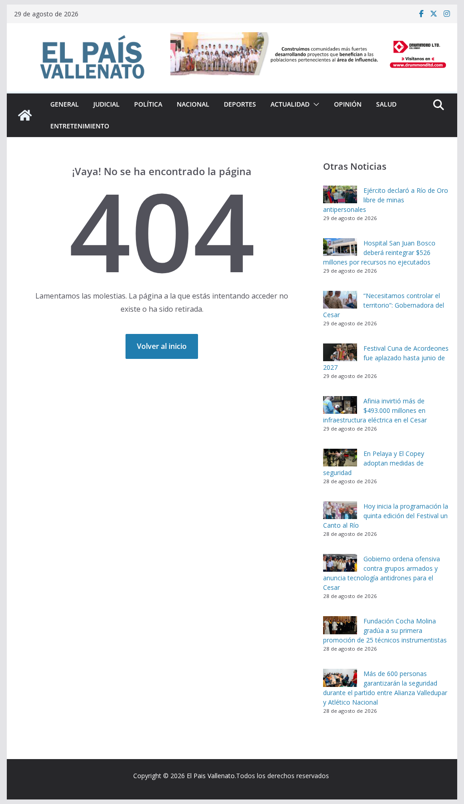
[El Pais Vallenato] (25, 115)
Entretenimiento (79, 126)
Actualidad (290, 104)
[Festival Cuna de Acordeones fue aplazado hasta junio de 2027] (340, 352)
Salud (386, 104)
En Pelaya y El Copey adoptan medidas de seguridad (373, 463)
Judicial (106, 104)
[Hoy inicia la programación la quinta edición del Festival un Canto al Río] (340, 510)
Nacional (193, 104)
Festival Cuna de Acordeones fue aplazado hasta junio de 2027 (386, 358)
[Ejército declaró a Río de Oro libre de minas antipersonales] (340, 195)
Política (148, 104)
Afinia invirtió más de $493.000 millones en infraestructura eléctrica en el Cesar (375, 410)
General (64, 104)
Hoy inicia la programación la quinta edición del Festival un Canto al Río (385, 515)
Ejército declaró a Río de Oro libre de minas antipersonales (385, 200)
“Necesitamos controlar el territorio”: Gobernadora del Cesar (383, 305)
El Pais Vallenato (211, 775)
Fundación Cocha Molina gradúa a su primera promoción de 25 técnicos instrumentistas (386, 630)
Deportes (240, 104)
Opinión (348, 104)
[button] (314, 104)
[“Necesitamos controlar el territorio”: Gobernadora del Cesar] (340, 300)
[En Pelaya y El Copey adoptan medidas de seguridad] (340, 458)
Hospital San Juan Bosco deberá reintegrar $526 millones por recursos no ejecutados (379, 252)
